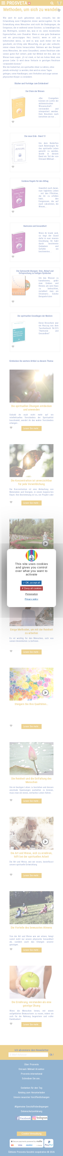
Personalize (31, 594)
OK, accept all (32, 582)
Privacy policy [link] (31, 599)
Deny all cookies (32, 588)
